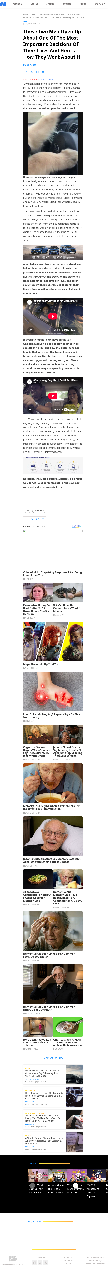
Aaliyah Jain (29, 1124)
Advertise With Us (95, 1257)
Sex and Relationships (34, 1113)
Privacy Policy (95, 1260)
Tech (33, 14)
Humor (28, 1068)
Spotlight (100, 4)
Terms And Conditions (95, 1263)
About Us (67, 1257)
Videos (34, 4)
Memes (82, 4)
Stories (50, 4)
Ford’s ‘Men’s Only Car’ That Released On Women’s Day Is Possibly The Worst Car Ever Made (43, 1073)
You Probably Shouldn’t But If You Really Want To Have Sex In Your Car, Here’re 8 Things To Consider (43, 1118)
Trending (18, 4)
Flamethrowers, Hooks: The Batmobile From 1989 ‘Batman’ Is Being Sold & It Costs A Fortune (44, 1096)
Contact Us (68, 1260)
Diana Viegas (29, 64)
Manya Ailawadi (31, 1102)
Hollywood (30, 1091)
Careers (67, 1263)
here (58, 487)
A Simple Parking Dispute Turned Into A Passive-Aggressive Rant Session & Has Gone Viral (44, 1141)
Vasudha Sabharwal (32, 1079)
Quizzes (67, 4)
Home (25, 14)
